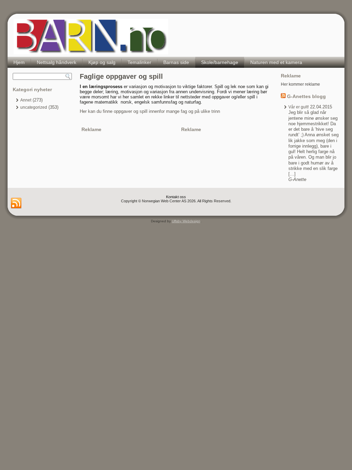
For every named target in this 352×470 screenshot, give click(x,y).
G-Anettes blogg (306, 96)
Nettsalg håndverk (56, 62)
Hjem (19, 62)
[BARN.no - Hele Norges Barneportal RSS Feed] (16, 203)
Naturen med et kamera (276, 62)
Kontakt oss (176, 197)
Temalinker (139, 62)
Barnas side (176, 62)
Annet (25, 100)
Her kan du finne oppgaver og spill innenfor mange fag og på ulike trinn (150, 111)
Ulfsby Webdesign (186, 221)
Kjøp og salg (102, 62)
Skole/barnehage (219, 62)
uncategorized (33, 107)
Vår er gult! (298, 107)
